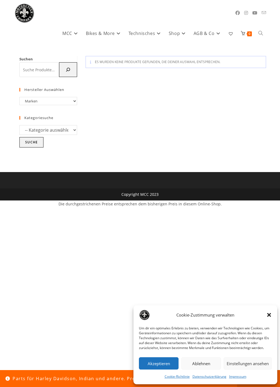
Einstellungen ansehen (248, 363)
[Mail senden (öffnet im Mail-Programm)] (263, 12)
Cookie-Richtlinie (177, 376)
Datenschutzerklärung (209, 376)
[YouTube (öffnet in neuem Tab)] (254, 13)
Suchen (26, 59)
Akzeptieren (159, 363)
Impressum (237, 376)
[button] (269, 315)
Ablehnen (201, 363)
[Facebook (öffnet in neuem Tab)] (237, 13)
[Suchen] (68, 69)
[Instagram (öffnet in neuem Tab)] (246, 13)
